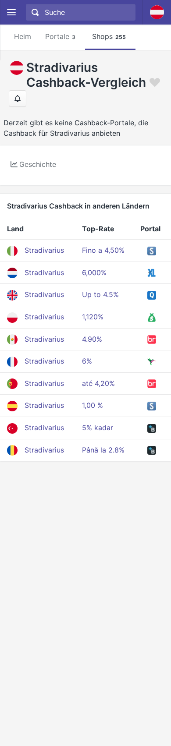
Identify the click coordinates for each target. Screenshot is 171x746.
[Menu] (11, 12)
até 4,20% (98, 383)
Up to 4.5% (100, 294)
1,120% (92, 316)
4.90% (92, 339)
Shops (109, 36)
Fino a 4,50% (103, 250)
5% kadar (97, 427)
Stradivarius (44, 250)
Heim (22, 36)
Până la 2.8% (103, 449)
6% (87, 361)
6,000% (94, 272)
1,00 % (92, 405)
